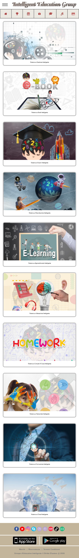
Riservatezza (34, 549)
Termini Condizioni (51, 549)
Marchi (22, 549)
